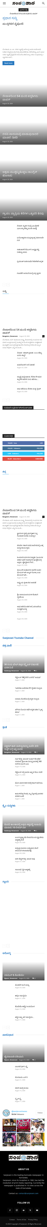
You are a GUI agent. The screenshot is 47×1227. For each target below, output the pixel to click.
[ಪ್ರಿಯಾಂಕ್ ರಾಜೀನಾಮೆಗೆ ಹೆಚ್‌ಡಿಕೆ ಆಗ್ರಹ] (9, 264)
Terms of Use (21, 1220)
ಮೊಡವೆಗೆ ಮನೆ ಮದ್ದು (22, 985)
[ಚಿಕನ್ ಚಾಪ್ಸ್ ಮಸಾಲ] (8, 1090)
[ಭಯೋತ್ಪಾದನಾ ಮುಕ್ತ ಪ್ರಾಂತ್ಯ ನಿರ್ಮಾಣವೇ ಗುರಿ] (9, 240)
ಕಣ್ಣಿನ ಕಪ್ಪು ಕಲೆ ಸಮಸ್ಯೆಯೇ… (24, 1017)
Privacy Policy (33, 1220)
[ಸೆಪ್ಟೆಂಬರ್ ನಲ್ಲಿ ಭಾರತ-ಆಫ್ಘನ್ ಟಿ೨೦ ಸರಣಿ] (8, 774)
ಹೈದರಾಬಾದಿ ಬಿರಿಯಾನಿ (13, 1056)
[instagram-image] (9, 1125)
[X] (30, 1210)
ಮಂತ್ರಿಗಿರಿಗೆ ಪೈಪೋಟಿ (13, 23)
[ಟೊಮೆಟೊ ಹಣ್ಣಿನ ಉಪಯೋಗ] (8, 1009)
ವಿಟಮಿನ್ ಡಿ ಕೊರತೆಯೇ (14, 975)
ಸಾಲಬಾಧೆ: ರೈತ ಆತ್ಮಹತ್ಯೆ (22, 870)
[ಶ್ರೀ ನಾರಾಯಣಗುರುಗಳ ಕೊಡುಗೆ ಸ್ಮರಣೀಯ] (9, 597)
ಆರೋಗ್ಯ (7, 953)
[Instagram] (16, 1210)
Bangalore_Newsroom (10, 336)
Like (41, 443)
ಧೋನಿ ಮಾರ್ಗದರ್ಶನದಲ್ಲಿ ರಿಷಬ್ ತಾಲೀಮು (29, 783)
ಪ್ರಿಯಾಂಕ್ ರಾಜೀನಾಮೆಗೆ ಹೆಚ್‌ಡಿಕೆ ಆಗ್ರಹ (30, 261)
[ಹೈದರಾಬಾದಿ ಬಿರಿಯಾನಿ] (23, 1050)
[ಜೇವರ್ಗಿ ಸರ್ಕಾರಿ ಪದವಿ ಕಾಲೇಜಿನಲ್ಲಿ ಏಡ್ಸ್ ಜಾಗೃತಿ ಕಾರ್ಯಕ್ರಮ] (9, 548)
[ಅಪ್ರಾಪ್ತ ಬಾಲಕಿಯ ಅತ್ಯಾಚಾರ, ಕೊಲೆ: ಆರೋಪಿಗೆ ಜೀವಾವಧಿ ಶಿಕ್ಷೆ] (8, 850)
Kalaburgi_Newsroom (11, 671)
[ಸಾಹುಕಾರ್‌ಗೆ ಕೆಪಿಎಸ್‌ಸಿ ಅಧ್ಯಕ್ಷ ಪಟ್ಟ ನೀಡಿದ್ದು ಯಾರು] (9, 252)
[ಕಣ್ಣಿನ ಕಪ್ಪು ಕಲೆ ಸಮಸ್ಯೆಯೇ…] (8, 1019)
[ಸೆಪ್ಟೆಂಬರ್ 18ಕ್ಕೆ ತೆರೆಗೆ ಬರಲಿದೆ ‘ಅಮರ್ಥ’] (8, 680)
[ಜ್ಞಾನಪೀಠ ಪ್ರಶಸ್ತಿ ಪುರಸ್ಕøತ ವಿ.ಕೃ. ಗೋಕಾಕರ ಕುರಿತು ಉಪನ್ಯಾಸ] (9, 536)
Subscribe (39, 459)
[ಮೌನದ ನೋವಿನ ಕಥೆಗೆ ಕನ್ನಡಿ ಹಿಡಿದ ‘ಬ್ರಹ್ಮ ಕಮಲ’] (8, 712)
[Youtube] (37, 1210)
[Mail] (23, 1210)
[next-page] (8, 284)
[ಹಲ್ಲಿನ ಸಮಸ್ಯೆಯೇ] (8, 998)
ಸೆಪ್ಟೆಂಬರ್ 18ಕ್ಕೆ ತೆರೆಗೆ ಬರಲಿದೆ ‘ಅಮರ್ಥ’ (28, 677)
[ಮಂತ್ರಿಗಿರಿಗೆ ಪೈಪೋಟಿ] (23, 35)
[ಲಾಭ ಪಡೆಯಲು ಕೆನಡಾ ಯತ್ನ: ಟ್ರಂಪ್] (9, 392)
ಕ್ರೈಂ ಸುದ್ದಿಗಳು (9, 805)
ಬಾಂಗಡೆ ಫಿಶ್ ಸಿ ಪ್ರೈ (21, 1067)
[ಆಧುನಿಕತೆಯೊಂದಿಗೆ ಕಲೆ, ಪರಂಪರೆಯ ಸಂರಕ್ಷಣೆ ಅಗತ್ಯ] (9, 609)
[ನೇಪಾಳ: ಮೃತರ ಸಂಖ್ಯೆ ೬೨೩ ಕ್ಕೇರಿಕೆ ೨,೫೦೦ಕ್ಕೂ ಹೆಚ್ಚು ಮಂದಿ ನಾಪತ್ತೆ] (9, 229)
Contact (12, 1220)
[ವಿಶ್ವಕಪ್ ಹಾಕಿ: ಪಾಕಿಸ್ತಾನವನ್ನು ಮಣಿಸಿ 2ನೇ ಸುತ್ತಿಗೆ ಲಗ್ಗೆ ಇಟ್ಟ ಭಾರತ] (23, 742)
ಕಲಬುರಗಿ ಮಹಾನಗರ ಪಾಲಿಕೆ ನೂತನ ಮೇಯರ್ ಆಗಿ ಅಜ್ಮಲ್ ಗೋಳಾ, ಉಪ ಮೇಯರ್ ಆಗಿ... (29, 572)
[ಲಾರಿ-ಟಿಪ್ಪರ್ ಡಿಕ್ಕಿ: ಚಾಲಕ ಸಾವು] (8, 861)
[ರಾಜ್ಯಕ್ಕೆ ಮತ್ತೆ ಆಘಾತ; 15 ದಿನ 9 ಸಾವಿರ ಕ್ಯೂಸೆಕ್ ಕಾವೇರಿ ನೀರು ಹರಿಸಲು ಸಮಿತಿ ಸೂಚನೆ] (9, 380)
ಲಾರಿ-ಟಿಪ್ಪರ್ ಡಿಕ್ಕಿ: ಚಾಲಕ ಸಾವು (25, 859)
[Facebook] (10, 1210)
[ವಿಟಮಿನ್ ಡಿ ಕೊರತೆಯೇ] (23, 968)
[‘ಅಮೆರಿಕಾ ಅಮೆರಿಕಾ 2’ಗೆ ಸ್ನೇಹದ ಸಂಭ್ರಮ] (8, 690)
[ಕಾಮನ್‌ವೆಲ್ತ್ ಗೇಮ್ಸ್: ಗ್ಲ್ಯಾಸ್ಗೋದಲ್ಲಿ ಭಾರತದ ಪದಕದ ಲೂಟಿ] (8, 796)
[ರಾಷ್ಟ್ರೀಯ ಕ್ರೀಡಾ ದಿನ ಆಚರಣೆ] (9, 585)
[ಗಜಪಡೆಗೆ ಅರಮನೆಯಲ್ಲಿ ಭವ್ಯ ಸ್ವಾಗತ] (9, 276)
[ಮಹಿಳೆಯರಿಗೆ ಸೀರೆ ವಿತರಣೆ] (9, 368)
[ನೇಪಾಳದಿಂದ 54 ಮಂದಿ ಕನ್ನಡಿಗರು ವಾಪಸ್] (23, 88)
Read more (8, 63)
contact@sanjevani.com (28, 1193)
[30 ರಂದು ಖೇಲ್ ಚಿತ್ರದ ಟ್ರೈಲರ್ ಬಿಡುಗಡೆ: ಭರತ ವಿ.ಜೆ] (23, 661)
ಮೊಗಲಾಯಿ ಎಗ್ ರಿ (21, 1077)
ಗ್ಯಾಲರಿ (6, 881)
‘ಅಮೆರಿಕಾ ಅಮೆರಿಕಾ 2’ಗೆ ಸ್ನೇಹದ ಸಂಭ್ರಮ (28, 688)
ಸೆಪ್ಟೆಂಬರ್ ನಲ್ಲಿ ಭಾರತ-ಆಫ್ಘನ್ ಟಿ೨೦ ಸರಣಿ (28, 772)
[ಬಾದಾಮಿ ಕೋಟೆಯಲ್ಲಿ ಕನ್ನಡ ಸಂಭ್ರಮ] (8, 701)
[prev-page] (4, 284)
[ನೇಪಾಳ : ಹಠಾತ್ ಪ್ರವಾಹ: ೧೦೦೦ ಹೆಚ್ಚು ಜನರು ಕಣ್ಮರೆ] (9, 356)
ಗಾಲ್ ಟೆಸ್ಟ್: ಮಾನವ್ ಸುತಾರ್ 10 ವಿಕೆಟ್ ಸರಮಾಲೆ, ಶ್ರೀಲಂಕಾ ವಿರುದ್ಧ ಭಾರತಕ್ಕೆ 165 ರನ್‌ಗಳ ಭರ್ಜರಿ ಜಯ (28, 761)
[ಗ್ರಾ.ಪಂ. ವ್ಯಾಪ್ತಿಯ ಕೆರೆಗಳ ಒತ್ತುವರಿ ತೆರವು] (23, 202)
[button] (4, 3)
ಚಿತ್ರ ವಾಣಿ (7, 645)
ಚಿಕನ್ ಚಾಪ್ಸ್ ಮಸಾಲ (21, 1088)
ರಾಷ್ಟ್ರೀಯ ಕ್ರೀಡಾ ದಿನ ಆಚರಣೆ (26, 583)
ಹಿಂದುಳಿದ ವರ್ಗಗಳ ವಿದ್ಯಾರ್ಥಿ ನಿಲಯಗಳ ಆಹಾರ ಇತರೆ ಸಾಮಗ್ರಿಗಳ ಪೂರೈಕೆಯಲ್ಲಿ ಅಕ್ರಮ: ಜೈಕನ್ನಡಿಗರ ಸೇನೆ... (30, 559)
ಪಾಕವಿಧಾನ (8, 1034)
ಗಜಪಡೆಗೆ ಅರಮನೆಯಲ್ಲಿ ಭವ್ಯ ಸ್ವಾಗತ (29, 273)
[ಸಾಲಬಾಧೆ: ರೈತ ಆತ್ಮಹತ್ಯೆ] (8, 872)
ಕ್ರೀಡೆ (5, 727)
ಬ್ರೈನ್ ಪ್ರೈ (18, 1099)
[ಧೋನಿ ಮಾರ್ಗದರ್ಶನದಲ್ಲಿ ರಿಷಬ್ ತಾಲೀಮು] (8, 785)
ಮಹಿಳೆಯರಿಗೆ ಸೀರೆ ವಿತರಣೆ (25, 365)
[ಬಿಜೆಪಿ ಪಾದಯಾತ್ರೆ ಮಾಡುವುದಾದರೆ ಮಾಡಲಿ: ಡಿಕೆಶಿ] (23, 126)
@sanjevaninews (19, 1111)
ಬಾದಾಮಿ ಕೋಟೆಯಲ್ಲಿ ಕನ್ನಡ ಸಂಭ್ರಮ (27, 699)
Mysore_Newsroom (10, 978)
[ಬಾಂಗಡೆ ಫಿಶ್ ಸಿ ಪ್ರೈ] (8, 1069)
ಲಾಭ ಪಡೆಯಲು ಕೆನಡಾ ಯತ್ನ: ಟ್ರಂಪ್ (29, 389)
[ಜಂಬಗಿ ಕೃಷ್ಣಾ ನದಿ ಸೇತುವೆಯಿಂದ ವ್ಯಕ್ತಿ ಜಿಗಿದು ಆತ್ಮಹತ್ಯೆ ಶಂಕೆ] (8, 840)
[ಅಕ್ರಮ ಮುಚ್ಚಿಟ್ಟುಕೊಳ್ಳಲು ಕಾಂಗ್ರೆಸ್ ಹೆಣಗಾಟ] (23, 164)
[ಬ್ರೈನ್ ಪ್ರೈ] (8, 1101)
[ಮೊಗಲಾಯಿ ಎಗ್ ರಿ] (8, 1080)
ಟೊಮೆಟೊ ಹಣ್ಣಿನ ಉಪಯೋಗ (25, 1006)
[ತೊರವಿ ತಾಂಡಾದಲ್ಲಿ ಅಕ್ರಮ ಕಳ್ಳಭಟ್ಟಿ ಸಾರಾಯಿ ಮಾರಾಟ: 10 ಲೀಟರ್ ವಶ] (23, 821)
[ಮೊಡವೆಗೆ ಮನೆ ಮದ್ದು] (8, 987)
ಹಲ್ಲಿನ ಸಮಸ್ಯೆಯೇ (21, 996)
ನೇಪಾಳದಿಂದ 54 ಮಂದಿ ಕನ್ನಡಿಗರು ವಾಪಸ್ (23, 14)
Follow (40, 448)
